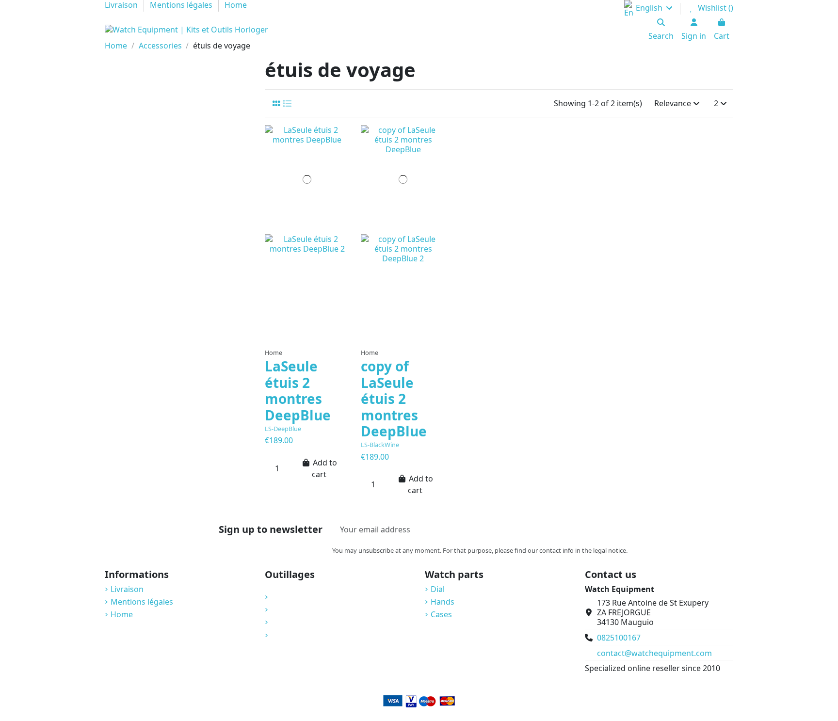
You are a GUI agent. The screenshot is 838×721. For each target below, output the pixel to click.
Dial (438, 589)
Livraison (127, 589)
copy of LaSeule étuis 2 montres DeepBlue (394, 398)
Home (122, 614)
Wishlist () (714, 7)
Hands (442, 602)
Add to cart (324, 468)
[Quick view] (307, 347)
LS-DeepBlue (283, 428)
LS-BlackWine (380, 444)
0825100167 (619, 637)
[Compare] (316, 331)
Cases (441, 614)
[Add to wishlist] (299, 331)
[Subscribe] (617, 529)
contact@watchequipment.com (654, 653)
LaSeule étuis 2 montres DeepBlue (298, 390)
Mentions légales (142, 602)
